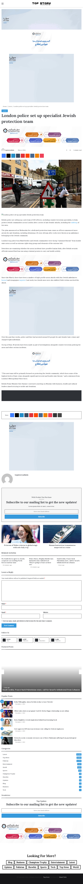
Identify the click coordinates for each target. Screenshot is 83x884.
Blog (4, 783)
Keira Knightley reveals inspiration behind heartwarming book (35, 720)
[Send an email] (14, 150)
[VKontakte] (32, 156)
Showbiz (5, 777)
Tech (4, 790)
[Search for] (80, 4)
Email (4, 612)
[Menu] (3, 4)
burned (4, 280)
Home (5, 106)
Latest (10, 106)
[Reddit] (28, 156)
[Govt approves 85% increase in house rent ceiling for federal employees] (7, 731)
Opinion (5, 780)
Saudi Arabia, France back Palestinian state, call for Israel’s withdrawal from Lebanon (68, 561)
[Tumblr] (18, 156)
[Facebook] (4, 156)
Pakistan (5, 761)
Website (45, 612)
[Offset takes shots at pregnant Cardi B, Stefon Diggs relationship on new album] (7, 713)
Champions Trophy (9, 774)
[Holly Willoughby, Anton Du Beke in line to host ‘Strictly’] (7, 704)
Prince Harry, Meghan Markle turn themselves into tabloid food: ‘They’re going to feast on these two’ (41, 561)
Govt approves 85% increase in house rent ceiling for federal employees (39, 729)
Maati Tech (62, 877)
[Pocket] (42, 156)
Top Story (46, 877)
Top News (6, 757)
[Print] (60, 415)
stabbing (74, 223)
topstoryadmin (9, 150)
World (5, 767)
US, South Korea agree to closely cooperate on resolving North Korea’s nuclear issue (13, 561)
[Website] (16, 478)
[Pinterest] (23, 156)
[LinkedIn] (13, 156)
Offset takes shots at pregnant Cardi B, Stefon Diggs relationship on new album (41, 711)
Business (6, 787)
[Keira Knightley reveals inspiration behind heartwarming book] (7, 722)
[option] (41, 672)
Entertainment (7, 764)
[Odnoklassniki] (37, 156)
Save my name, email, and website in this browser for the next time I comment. (27, 621)
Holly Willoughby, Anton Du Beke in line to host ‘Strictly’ (33, 702)
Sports (5, 770)
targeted (22, 280)
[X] (8, 156)
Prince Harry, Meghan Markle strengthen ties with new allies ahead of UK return (39, 690)
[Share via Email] (55, 415)
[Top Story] (41, 3)
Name (4, 604)
